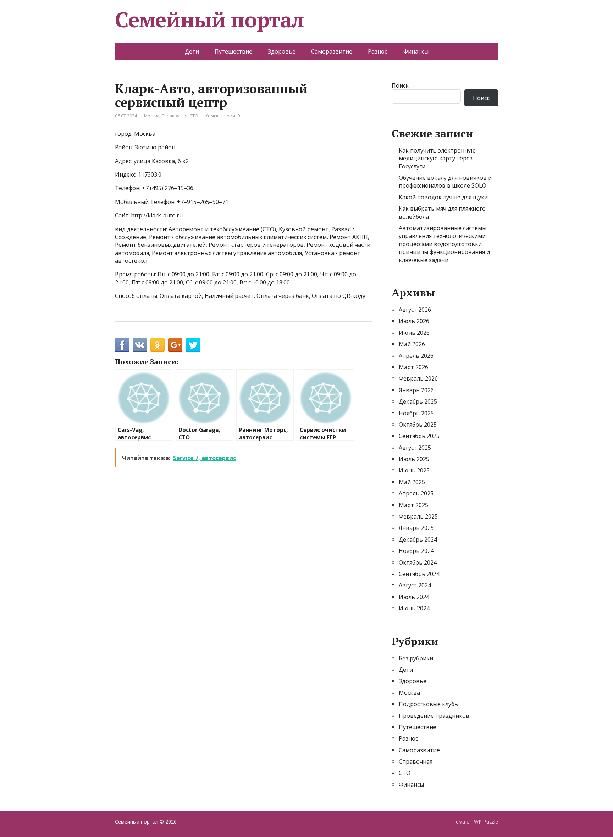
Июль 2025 (414, 459)
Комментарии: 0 (222, 116)
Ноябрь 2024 (416, 551)
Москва (151, 116)
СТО (193, 116)
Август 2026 (415, 310)
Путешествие (233, 51)
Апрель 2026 (416, 356)
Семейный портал (209, 19)
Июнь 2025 (414, 470)
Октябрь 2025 (418, 424)
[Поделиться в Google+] (175, 345)
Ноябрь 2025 (416, 413)
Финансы (416, 51)
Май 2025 (412, 482)
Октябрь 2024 (418, 562)
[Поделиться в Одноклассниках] (157, 345)
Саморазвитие (331, 51)
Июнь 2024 (414, 608)
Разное (378, 51)
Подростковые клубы (429, 704)
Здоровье (282, 51)
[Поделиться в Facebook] (122, 345)
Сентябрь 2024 (419, 574)
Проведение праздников (434, 716)
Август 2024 (415, 585)
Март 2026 (413, 367)
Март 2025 (413, 505)
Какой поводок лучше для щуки (443, 197)
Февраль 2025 (418, 516)
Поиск (400, 85)
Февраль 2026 (418, 378)
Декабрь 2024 (418, 539)
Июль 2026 (414, 321)
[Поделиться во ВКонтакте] (140, 345)
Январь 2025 (416, 528)
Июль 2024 (414, 597)
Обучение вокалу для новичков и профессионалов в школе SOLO (445, 181)
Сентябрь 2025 (419, 436)
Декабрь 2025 (418, 401)
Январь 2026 (416, 390)
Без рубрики (416, 658)
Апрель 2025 (416, 493)
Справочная (174, 116)
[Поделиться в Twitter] (193, 345)
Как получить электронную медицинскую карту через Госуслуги (437, 158)
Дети (192, 51)
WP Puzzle (486, 821)
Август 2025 (415, 447)
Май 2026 (412, 344)
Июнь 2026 (414, 333)
